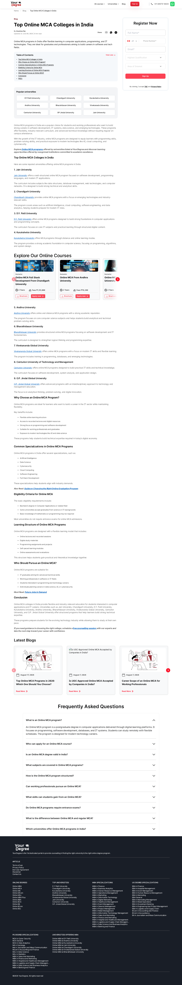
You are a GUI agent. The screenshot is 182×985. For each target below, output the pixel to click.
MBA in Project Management (103, 909)
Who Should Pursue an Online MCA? (31, 73)
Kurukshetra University (99, 98)
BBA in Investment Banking (143, 904)
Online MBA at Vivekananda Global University (70, 950)
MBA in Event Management (103, 904)
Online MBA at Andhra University (65, 941)
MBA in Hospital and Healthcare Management (110, 920)
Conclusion (22, 76)
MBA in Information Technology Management (110, 913)
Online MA (17, 891)
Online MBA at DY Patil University (65, 938)
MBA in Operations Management (105, 893)
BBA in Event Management (142, 891)
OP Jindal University (65, 112)
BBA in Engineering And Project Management (149, 906)
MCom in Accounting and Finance (26, 950)
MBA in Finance (98, 886)
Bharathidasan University (62, 895)
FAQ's (20, 78)
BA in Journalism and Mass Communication (149, 915)
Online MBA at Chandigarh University (67, 947)
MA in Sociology (19, 945)
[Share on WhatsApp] (111, 32)
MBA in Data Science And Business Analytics (109, 924)
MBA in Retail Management (103, 911)
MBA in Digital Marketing (102, 900)
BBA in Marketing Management (144, 900)
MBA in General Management (103, 906)
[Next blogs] (168, 670)
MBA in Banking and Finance (103, 926)
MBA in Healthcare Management (105, 902)
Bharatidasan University (66, 105)
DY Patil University (32, 98)
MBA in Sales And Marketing (103, 915)
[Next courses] (117, 279)
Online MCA (17, 888)
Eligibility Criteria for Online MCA (30, 68)
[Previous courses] (13, 279)
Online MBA (17, 886)
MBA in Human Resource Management (107, 891)
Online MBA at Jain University (64, 945)
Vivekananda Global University (64, 897)
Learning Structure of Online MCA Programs (33, 70)
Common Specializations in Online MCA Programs (36, 65)
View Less (110, 55)
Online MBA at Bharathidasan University (68, 952)
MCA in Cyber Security (22, 938)
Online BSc (17, 909)
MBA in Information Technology (104, 897)
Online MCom (18, 893)
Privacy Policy (18, 867)
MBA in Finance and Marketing (104, 917)
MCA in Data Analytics (21, 943)
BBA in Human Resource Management (147, 893)
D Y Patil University (59, 886)
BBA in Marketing (139, 895)
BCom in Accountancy (141, 913)
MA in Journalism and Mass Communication (30, 947)
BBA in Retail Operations (141, 902)
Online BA (16, 904)
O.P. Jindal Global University (63, 904)
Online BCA (17, 902)
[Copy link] (106, 32)
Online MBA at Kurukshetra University (67, 943)
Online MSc (17, 895)
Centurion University (32, 112)
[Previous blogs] (13, 670)
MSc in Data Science (21, 952)
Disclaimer (17, 872)
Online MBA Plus (19, 897)
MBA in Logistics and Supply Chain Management (111, 922)
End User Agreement (21, 870)
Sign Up (135, 4)
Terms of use (18, 865)
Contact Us (17, 874)
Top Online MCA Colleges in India (30, 59)
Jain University (99, 112)
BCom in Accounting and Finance (145, 911)
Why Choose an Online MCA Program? (32, 62)
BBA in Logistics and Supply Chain (145, 909)
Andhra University (32, 105)
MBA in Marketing (99, 895)
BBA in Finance (138, 886)
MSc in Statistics (19, 954)
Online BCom (18, 906)
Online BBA (17, 900)
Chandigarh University (65, 98)
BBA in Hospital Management (143, 888)
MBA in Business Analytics (102, 888)
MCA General (18, 941)
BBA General (137, 897)
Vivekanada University (99, 105)
